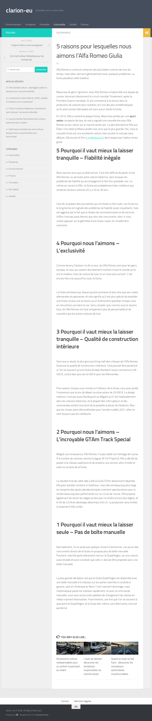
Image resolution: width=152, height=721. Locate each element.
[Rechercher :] (20, 69)
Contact (65, 701)
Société (73, 24)
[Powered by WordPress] (17, 715)
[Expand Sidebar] (147, 32)
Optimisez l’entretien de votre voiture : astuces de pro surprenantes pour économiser (25, 133)
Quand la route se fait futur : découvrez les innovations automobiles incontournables (122, 666)
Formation (45, 24)
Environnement (13, 24)
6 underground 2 (95, 137)
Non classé (14, 189)
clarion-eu (19, 10)
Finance (84, 24)
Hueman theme (41, 715)
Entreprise (30, 24)
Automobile (59, 24)
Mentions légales (82, 701)
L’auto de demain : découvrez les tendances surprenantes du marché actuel (93, 666)
